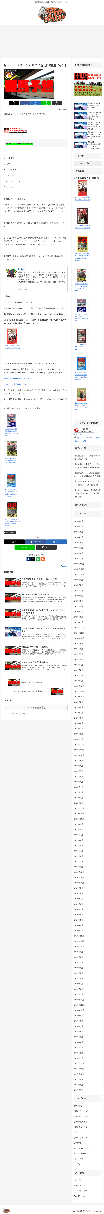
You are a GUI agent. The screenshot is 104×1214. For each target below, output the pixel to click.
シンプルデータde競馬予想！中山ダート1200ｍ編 (81, 347)
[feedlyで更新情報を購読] (26, 289)
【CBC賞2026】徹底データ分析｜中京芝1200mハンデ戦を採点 (87, 466)
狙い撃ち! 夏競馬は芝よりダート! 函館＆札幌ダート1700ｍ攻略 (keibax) (12, 460)
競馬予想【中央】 (11, 532)
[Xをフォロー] (23, 289)
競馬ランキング (79, 434)
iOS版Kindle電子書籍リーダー (16, 384)
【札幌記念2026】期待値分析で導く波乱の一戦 (87, 457)
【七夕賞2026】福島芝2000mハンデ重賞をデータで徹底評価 (87, 483)
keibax (21, 269)
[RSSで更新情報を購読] (29, 289)
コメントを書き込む (35, 707)
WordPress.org (80, 1196)
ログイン (78, 1180)
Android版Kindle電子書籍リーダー (17, 378)
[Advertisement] (52, 41)
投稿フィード (79, 1185)
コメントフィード (81, 1191)
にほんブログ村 (80, 441)
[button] (57, 103)
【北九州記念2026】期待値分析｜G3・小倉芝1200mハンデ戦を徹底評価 (87, 493)
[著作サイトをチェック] (19, 289)
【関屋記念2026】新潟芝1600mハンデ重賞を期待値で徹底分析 (87, 474)
